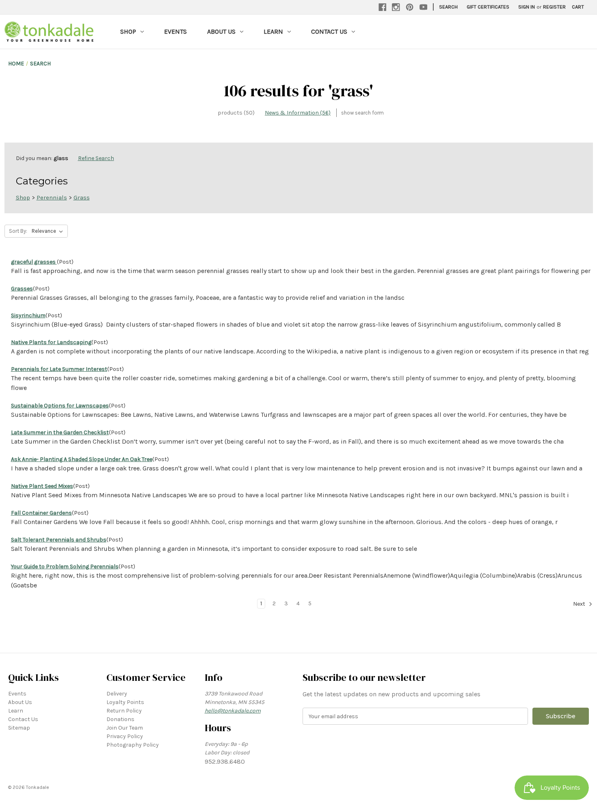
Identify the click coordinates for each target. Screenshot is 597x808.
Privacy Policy (124, 736)
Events (175, 31)
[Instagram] (396, 7)
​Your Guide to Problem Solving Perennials (65, 566)
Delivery (116, 693)
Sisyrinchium (28, 315)
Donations (120, 719)
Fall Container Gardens (41, 512)
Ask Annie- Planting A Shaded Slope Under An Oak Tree (81, 459)
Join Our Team (124, 727)
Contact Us (329, 31)
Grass (82, 197)
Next (579, 604)
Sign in (526, 7)
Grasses (22, 288)
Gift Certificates (488, 7)
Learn (273, 31)
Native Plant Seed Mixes (42, 486)
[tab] (236, 112)
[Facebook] (383, 7)
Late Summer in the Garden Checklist (60, 432)
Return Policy (124, 710)
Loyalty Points (125, 702)
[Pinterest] (410, 7)
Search (448, 7)
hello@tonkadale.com (233, 710)
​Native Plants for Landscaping (51, 342)
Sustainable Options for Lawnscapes (60, 405)
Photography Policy (132, 744)
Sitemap (19, 727)
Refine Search (96, 158)
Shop (128, 31)
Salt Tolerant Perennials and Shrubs (58, 539)
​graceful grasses (34, 261)
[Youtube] (424, 7)
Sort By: (18, 231)
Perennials (52, 197)
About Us (221, 31)
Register (554, 7)
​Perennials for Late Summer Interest (59, 369)
